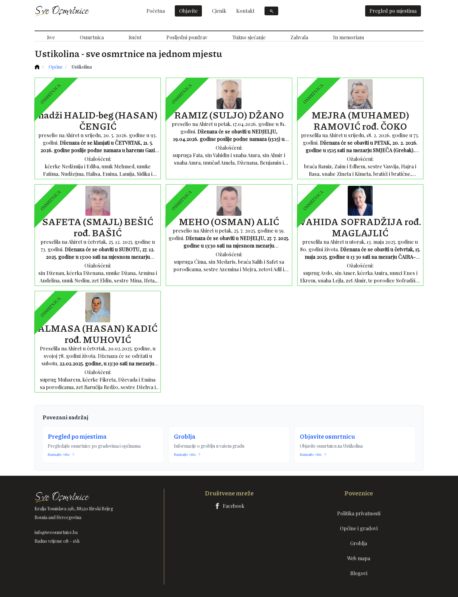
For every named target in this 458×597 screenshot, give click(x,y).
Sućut (135, 37)
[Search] (271, 11)
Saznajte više (59, 454)
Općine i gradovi (359, 528)
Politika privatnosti (358, 513)
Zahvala (299, 37)
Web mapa (358, 558)
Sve (51, 37)
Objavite (188, 10)
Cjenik (219, 10)
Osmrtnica (92, 37)
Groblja (184, 436)
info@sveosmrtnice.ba (56, 532)
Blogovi (358, 573)
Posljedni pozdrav (187, 37)
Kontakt (245, 10)
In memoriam (348, 37)
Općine (56, 67)
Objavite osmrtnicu (327, 436)
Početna (155, 10)
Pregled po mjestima (393, 10)
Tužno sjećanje (248, 37)
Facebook (233, 506)
